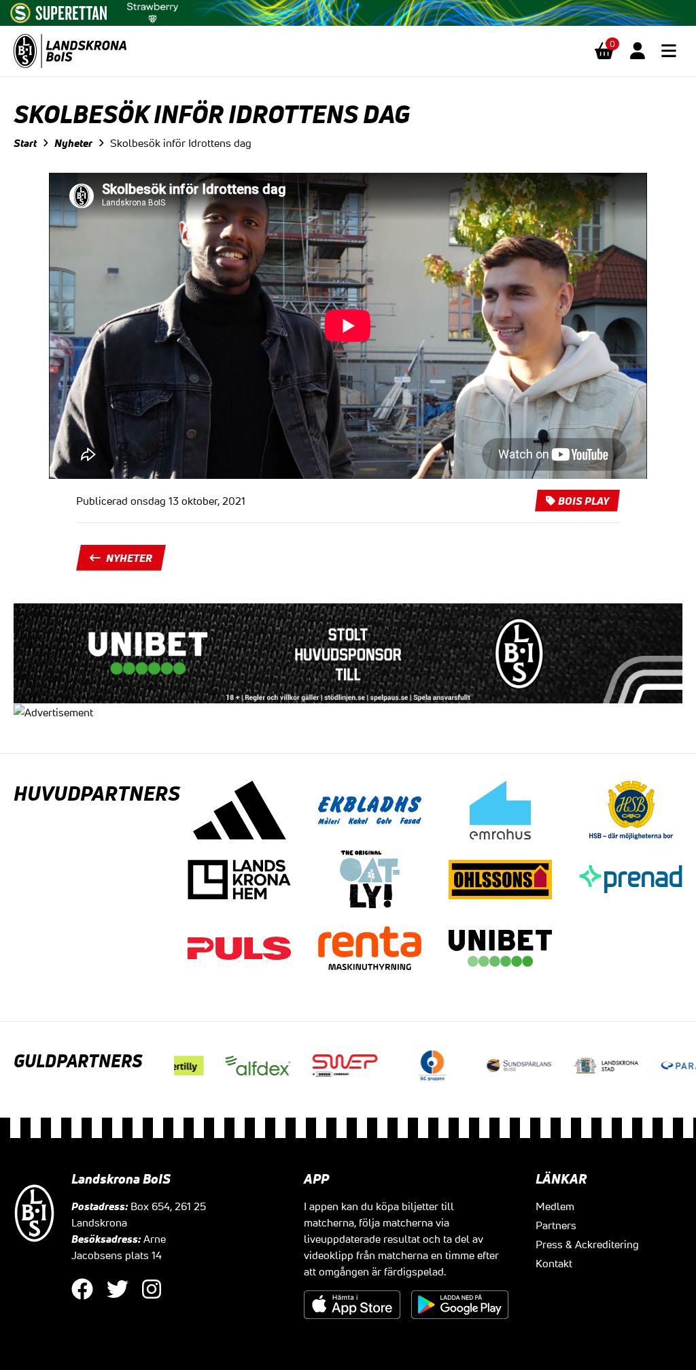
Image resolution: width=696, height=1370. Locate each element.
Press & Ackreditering (587, 1244)
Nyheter (73, 142)
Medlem (555, 1206)
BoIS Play (583, 500)
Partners (556, 1225)
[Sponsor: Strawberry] (152, 10)
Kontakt (554, 1263)
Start (25, 142)
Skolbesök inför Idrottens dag (180, 143)
